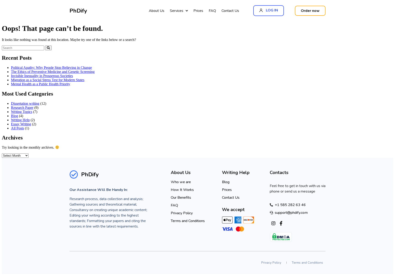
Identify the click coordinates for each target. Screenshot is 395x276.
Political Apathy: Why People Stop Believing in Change (51, 68)
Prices (198, 10)
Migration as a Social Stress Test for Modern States (47, 80)
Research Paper (22, 108)
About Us (156, 10)
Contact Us (230, 10)
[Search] (48, 48)
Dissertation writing (25, 103)
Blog (14, 116)
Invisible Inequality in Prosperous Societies (42, 76)
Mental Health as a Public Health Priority (40, 84)
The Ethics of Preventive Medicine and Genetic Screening (53, 72)
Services (176, 10)
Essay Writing (21, 124)
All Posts (17, 128)
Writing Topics (21, 112)
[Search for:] (23, 48)
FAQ (212, 10)
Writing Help (20, 120)
